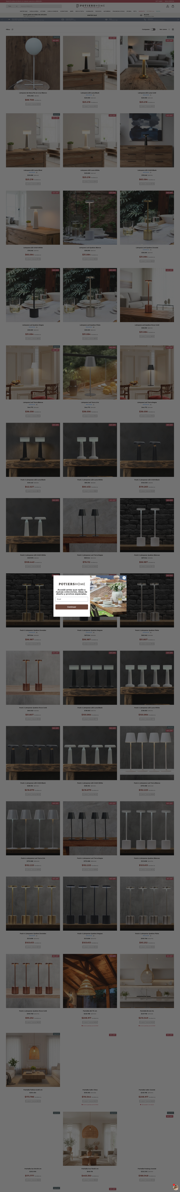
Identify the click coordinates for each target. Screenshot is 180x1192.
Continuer (71, 607)
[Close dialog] (124, 577)
